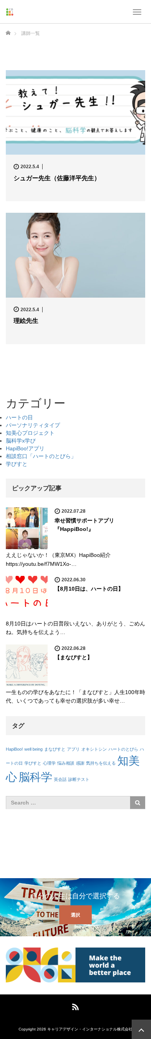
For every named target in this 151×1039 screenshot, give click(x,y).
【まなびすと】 (74, 657)
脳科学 (35, 776)
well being (33, 749)
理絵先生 (26, 320)
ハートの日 (19, 417)
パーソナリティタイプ (33, 425)
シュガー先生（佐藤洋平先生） (57, 178)
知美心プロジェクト (30, 433)
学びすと (16, 464)
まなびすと (54, 749)
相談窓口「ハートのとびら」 (41, 456)
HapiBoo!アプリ (25, 448)
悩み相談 (65, 763)
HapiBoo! (14, 749)
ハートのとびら (123, 749)
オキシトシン (94, 749)
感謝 (80, 763)
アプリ (73, 749)
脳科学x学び (21, 441)
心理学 (49, 763)
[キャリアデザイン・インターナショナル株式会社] (10, 11)
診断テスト (78, 779)
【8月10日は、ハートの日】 (89, 589)
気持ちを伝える (101, 763)
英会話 (60, 779)
